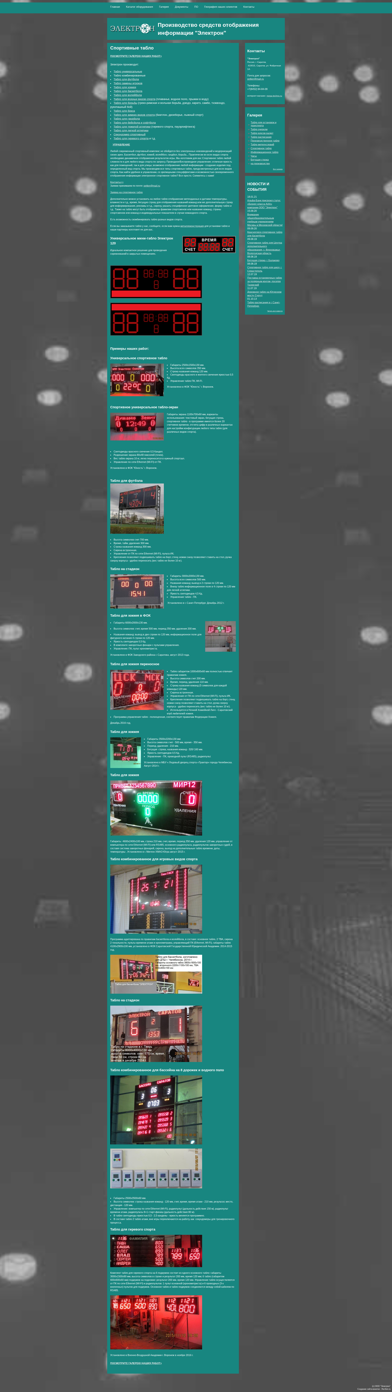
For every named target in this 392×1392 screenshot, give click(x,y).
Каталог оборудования (139, 6)
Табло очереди (259, 129)
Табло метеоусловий (262, 144)
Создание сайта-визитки (368, 1389)
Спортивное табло (261, 148)
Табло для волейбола (128, 95)
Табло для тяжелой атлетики (132, 126)
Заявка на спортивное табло (126, 192)
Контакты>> (117, 182)
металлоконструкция (192, 226)
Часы (254, 156)
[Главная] (132, 28)
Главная (115, 6)
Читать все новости (275, 311)
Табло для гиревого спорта (131, 138)
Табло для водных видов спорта (134, 99)
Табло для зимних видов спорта (134, 114)
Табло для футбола (126, 79)
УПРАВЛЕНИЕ (121, 144)
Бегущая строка (260, 159)
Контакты (248, 6)
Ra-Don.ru (386, 1389)
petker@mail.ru (152, 185)
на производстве (260, 163)
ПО (196, 6)
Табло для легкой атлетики (131, 130)
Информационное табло (264, 152)
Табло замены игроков (128, 83)
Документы (181, 6)
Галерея (164, 6)
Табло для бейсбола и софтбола (135, 122)
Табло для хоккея (125, 87)
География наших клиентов (220, 6)
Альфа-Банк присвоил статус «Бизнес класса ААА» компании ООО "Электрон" (264, 204)
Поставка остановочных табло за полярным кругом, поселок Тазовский (264, 281)
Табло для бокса (124, 110)
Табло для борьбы (125, 102)
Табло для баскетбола (128, 91)
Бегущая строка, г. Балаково (263, 260)
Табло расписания (261, 137)
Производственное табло (265, 140)
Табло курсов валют (262, 133)
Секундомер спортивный (129, 134)
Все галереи (278, 169)
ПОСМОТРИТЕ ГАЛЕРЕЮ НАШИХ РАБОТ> (136, 56)
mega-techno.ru (274, 96)
